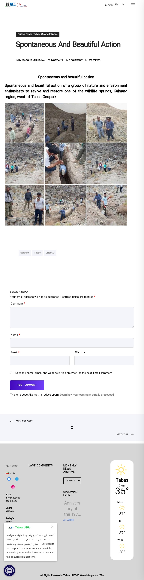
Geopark (24, 252)
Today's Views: (10, 520)
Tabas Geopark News (45, 34)
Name (15, 335)
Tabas (37, 252)
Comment (18, 304)
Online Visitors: (10, 510)
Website (80, 352)
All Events (68, 520)
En (116, 4)
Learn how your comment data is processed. (87, 395)
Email (15, 352)
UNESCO (50, 252)
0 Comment (76, 60)
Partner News (25, 34)
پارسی (108, 4)
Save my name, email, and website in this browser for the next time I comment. (64, 373)
